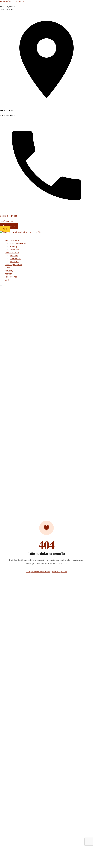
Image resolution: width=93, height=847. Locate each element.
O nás (7, 268)
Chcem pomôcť (12, 252)
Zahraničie (14, 249)
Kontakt (8, 274)
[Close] (1, 285)
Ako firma (14, 261)
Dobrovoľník (15, 258)
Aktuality (9, 271)
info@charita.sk (7, 221)
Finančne (14, 255)
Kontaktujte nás (59, 571)
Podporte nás (9, 226)
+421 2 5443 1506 (8, 216)
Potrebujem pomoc (13, 264)
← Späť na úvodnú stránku (38, 571)
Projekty (13, 246)
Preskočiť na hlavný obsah (12, 1)
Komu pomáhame (18, 243)
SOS (5, 229)
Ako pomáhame (12, 240)
